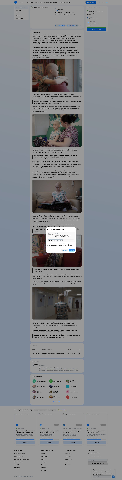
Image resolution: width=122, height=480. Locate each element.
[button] (78, 229)
